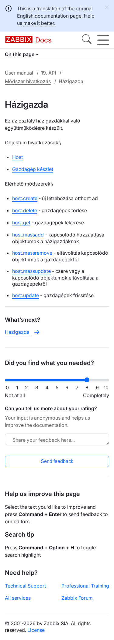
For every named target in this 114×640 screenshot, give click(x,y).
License (36, 630)
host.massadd (28, 235)
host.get (21, 222)
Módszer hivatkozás (28, 81)
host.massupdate (31, 271)
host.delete (24, 210)
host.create (24, 198)
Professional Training (85, 586)
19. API (48, 73)
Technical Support (25, 586)
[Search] (87, 40)
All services (18, 598)
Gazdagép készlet (32, 169)
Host (17, 157)
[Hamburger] (103, 40)
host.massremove (32, 253)
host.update (25, 295)
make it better (38, 23)
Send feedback (57, 461)
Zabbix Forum (77, 598)
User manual (19, 73)
